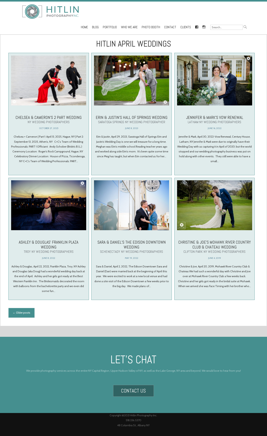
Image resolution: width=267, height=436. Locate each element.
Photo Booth (151, 27)
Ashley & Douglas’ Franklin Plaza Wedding (48, 247)
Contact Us (133, 390)
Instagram (203, 26)
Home (84, 27)
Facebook (196, 26)
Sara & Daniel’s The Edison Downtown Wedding (132, 247)
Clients (185, 27)
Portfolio (110, 27)
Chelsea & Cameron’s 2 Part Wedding (48, 119)
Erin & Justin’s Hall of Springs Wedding (132, 119)
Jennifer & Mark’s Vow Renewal (214, 119)
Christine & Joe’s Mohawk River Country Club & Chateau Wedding (214, 247)
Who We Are (129, 27)
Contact (170, 27)
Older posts (21, 312)
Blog (95, 27)
